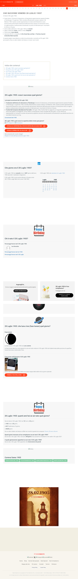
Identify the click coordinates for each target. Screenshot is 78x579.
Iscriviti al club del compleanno (64, 295)
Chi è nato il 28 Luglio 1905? (13, 71)
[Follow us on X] (34, 557)
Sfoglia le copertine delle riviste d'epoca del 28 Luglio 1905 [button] (24, 126)
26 (61, 8)
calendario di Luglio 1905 (58, 173)
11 (20, 8)
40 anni (56, 431)
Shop (25, 561)
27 (64, 8)
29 (70, 8)
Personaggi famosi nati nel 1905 (13, 252)
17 (36, 8)
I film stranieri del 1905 (27, 460)
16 (33, 8)
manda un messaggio (20, 290)
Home (21, 561)
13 (25, 8)
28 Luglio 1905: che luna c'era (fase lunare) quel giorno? (21, 73)
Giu (33, 5)
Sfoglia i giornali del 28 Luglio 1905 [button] (17, 130)
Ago (44, 5)
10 (17, 8)
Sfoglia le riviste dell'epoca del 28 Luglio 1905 (17, 135)
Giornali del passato (33, 561)
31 (75, 8)
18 (39, 8)
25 (58, 8)
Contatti (41, 564)
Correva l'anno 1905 (11, 77)
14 (28, 8)
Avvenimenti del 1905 (11, 117)
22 (50, 8)
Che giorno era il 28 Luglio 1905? (14, 70)
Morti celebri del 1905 (60, 460)
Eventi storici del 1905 (12, 460)
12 (22, 8)
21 (47, 8)
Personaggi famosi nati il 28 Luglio (14, 254)
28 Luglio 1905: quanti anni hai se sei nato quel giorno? (20, 75)
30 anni (51, 431)
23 (53, 8)
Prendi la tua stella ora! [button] (14, 375)
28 (51, 189)
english (75, 2)
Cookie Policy (43, 567)
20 (44, 8)
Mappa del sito (26, 564)
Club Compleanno (54, 561)
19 (42, 8)
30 (72, 8)
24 (55, 8)
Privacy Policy (34, 567)
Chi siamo (34, 564)
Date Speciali (44, 561)
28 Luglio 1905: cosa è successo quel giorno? (18, 68)
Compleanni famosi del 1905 (44, 460)
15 (31, 8)
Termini (48, 564)
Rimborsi (54, 564)
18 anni (46, 431)
